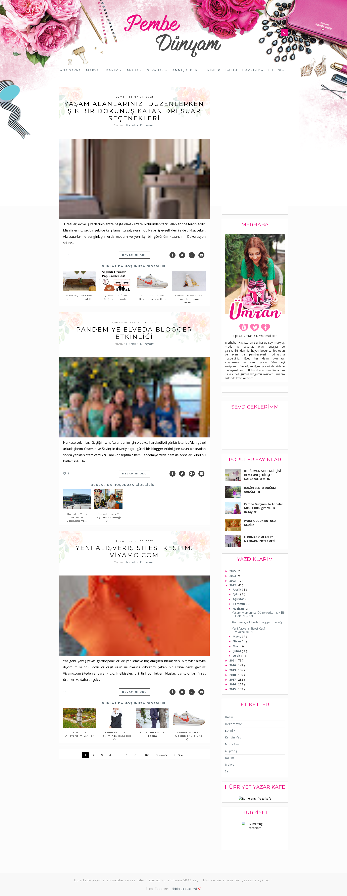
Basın (231, 70)
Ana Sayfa (70, 70)
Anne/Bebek (185, 70)
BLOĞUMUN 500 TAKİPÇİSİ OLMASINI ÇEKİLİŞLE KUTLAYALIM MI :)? (262, 475)
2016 (233, 684)
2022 (233, 585)
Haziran (239, 608)
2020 (233, 665)
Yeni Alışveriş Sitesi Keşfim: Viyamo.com (134, 551)
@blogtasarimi (184, 889)
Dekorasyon (234, 724)
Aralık (237, 589)
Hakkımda (252, 70)
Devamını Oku (134, 255)
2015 (233, 689)
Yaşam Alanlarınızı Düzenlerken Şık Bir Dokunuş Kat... (258, 614)
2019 (233, 670)
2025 (233, 571)
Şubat (237, 651)
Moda (133, 70)
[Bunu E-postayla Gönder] (201, 255)
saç (227, 771)
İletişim (276, 70)
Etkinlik (211, 70)
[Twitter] (182, 255)
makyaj (230, 764)
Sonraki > (161, 755)
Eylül (236, 594)
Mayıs (237, 636)
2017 (233, 679)
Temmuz (239, 604)
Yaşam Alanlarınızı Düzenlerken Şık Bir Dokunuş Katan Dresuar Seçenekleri (134, 111)
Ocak (237, 655)
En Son (178, 755)
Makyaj (93, 70)
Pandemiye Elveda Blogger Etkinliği (134, 333)
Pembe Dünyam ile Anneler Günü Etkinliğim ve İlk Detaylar (263, 508)
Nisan (237, 641)
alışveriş (231, 751)
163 (147, 755)
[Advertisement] (255, 151)
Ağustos (239, 599)
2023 (233, 581)
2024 (233, 576)
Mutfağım (232, 744)
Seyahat (155, 70)
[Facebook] (172, 255)
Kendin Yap (233, 737)
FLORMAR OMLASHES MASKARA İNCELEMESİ (259, 539)
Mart (237, 646)
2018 (233, 675)
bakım (229, 758)
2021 (233, 660)
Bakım (112, 70)
